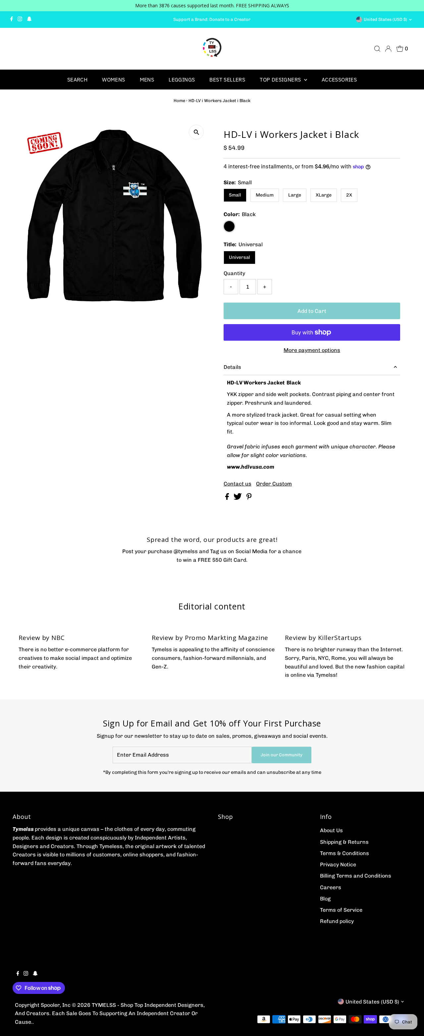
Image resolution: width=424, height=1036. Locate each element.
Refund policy (337, 921)
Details (232, 367)
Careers (330, 887)
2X (349, 195)
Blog (325, 898)
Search (77, 79)
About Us (331, 830)
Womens (113, 79)
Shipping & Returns (344, 842)
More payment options (312, 350)
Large (294, 195)
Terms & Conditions (344, 853)
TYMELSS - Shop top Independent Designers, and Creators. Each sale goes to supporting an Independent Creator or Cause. (110, 1013)
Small (235, 195)
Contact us (237, 484)
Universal (239, 257)
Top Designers (281, 79)
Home (179, 100)
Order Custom (274, 484)
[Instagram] (20, 20)
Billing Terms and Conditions (355, 876)
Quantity (234, 273)
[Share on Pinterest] (249, 498)
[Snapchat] (29, 20)
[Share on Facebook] (227, 498)
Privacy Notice (338, 864)
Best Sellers (227, 79)
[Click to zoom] (196, 132)
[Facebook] (12, 20)
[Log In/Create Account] (388, 49)
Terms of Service (341, 910)
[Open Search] (377, 49)
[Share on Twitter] (238, 498)
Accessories (339, 79)
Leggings (182, 79)
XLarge (324, 195)
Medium (265, 195)
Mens (147, 79)
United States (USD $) (385, 19)
